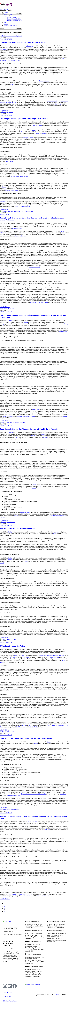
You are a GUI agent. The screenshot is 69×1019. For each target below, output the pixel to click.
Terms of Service (7, 993)
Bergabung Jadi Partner (9, 981)
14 (4, 913)
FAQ (4, 979)
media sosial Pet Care (43, 896)
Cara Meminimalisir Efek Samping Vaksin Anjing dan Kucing (23, 42)
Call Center (58, 104)
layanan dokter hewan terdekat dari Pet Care (33, 794)
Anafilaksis (3, 201)
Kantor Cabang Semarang (57, 921)
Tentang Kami (7, 970)
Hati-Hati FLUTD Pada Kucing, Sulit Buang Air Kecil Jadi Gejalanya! (26, 738)
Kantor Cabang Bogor (34, 954)
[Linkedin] (10, 986)
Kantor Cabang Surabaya (57, 930)
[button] (34, 921)
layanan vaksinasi (52, 101)
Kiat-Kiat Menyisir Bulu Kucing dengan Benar (17, 528)
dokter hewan (63, 331)
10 (4, 906)
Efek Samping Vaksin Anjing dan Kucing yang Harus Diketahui (24, 119)
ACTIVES (9, 214)
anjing (22, 131)
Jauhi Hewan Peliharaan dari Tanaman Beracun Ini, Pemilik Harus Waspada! (29, 429)
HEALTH (9, 39)
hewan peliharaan (44, 81)
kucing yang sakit (7, 416)
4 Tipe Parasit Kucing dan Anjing (12, 646)
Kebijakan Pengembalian (10, 1001)
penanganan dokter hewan (22, 206)
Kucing (26, 322)
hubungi (13, 176)
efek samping (30, 46)
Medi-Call (56, 994)
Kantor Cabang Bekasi (34, 941)
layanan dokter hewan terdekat (56, 515)
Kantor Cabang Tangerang (35, 966)
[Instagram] (5, 986)
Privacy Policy (7, 996)
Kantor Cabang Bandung (35, 930)
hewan (12, 84)
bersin (4, 187)
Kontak (5, 978)
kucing (33, 130)
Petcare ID (3, 39)
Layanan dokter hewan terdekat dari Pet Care (20, 894)
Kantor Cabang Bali (33, 921)
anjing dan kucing (37, 125)
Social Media (26, 657)
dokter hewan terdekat (12, 161)
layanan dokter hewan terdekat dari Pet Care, (51, 655)
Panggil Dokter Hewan (9, 972)
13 (4, 911)
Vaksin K (5, 973)
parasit (2, 563)
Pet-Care (47, 829)
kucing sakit (35, 409)
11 (4, 908)
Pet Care (2, 517)
